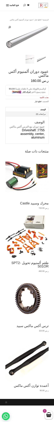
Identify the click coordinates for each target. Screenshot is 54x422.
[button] (9, 27)
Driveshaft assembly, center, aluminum (32, 133)
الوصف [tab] (43, 109)
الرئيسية (46, 20)
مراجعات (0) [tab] (41, 114)
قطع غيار (38, 20)
